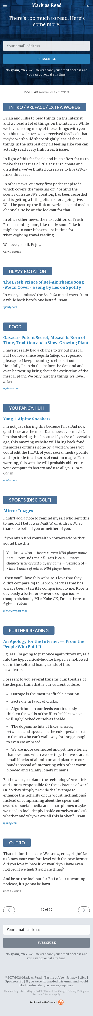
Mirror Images (18, 510)
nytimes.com (11, 388)
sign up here (64, 985)
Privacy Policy (76, 977)
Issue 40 (46, 92)
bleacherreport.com (15, 611)
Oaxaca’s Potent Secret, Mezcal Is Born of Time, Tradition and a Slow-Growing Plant (46, 340)
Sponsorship (14, 981)
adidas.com (10, 480)
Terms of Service (42, 994)
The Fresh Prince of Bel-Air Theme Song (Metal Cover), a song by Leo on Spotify (43, 285)
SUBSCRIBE (46, 59)
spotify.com (10, 307)
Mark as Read (46, 5)
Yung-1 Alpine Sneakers (27, 418)
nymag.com (10, 823)
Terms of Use (54, 977)
